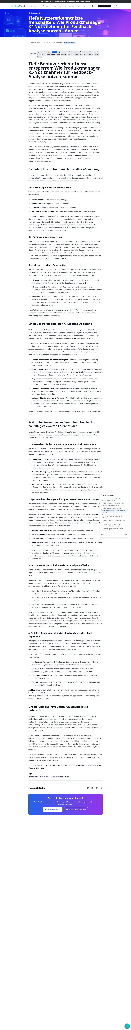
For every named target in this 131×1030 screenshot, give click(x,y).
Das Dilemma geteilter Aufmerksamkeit (113, 503)
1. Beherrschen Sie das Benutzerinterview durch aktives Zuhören (114, 521)
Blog (79, 6)
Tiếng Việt (90, 54)
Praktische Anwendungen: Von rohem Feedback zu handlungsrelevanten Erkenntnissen (113, 516)
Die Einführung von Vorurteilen (111, 505)
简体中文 (97, 54)
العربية (38, 52)
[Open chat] (127, 1026)
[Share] (101, 788)
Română (70, 54)
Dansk (43, 52)
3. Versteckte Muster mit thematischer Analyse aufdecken (113, 528)
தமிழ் (81, 54)
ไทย (85, 54)
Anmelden (116, 6)
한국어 (44, 54)
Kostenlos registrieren (52, 810)
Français (76, 52)
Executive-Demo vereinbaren (76, 810)
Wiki (85, 6)
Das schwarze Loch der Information (112, 508)
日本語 (39, 54)
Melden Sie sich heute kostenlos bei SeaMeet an (46, 765)
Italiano (96, 52)
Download (72, 6)
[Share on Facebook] (96, 788)
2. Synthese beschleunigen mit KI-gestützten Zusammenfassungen (112, 525)
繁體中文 (39, 57)
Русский (76, 54)
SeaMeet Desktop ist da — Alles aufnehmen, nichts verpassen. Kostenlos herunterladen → (65, 1)
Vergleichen (62, 6)
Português (63, 54)
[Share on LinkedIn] (92, 788)
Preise (54, 6)
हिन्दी (81, 52)
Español (60, 52)
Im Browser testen (104, 6)
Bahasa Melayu (51, 54)
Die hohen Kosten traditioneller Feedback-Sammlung (111, 499)
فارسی (65, 52)
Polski (58, 54)
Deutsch (54, 52)
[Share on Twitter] (88, 788)
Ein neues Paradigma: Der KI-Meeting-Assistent (113, 511)
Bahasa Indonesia (88, 52)
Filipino (70, 52)
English (49, 52)
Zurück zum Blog (36, 13)
